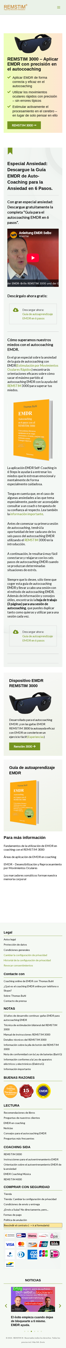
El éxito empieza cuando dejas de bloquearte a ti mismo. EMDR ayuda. (32, 1321)
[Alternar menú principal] (58, 7)
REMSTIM (14, 386)
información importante (26, 514)
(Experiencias (35, 736)
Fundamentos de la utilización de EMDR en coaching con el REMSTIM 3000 (30, 847)
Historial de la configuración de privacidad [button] (27, 960)
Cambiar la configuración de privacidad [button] (25, 955)
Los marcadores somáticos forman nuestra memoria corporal (30, 877)
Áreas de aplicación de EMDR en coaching (30, 857)
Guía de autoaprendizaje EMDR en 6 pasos (37, 316)
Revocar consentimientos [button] (18, 965)
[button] (6, 1305)
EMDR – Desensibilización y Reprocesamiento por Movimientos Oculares (33, 866)
